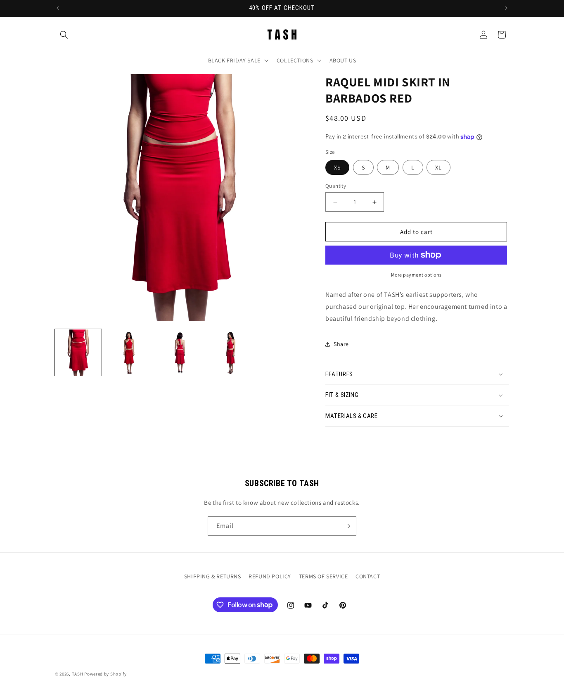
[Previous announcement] (58, 8)
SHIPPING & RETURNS (212, 576)
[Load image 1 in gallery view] (78, 352)
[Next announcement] (506, 8)
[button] (64, 35)
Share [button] (341, 344)
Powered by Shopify (105, 674)
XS (337, 167)
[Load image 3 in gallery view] (179, 352)
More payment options (416, 275)
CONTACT (367, 576)
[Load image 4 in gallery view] (230, 352)
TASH (77, 674)
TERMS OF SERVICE (323, 576)
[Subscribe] (347, 526)
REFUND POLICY (270, 576)
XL (438, 167)
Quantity (335, 185)
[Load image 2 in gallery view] (129, 352)
